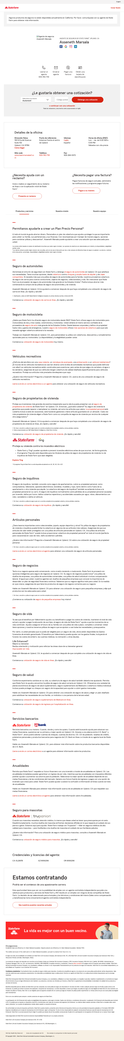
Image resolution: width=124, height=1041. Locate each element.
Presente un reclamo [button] (27, 196)
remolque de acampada (62, 362)
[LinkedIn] (75, 46)
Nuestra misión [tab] (62, 211)
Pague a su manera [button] (86, 191)
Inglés (66, 140)
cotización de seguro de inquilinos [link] (37, 505)
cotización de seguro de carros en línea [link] (40, 300)
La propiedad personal (95, 409)
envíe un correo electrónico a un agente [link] (35, 384)
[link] (56, 72)
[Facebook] (61, 46)
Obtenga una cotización (88, 100)
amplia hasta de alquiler (86, 274)
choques (70, 274)
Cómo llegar (20, 148)
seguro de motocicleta (58, 328)
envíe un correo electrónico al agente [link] (34, 551)
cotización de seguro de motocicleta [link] (38, 342)
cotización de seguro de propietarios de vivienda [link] (43, 434)
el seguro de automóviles (74, 272)
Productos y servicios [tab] (24, 211)
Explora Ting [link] (17, 460)
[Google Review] (65, 46)
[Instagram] (70, 46)
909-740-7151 (44, 155)
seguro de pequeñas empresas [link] (48, 599)
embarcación (82, 362)
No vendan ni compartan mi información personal (62, 1033)
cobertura (57, 274)
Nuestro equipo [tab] (99, 211)
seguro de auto (31, 325)
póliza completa (77, 963)
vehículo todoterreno (100, 362)
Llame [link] (14, 384)
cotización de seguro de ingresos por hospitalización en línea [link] (48, 704)
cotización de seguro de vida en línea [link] (39, 660)
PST (105, 138)
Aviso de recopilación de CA (34, 1033)
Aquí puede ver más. (21, 649)
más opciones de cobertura (85, 328)
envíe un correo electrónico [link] (30, 751)
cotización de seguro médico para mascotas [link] (42, 840)
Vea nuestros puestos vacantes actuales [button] (35, 905)
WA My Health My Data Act (14, 1033)
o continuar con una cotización (62, 106)
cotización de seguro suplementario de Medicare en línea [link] (47, 700)
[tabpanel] (62, 145)
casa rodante (43, 362)
